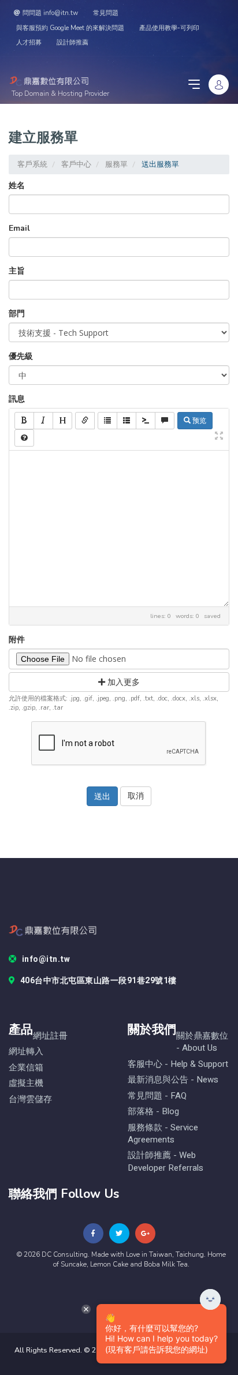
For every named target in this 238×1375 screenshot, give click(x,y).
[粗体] (24, 420)
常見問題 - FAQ (157, 1096)
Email (19, 228)
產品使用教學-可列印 (169, 28)
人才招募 (29, 42)
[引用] (164, 420)
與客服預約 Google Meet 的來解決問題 (70, 28)
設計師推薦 (72, 42)
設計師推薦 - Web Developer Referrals (165, 1161)
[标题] (62, 420)
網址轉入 (26, 1052)
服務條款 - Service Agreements (163, 1134)
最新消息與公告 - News (173, 1080)
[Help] (24, 438)
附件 (17, 639)
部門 (17, 313)
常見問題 (105, 13)
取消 (136, 795)
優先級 (21, 356)
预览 (198, 420)
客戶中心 (76, 164)
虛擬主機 (26, 1083)
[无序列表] (107, 420)
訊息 (17, 399)
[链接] (85, 420)
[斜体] (43, 420)
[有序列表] (126, 420)
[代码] (145, 420)
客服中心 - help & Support (178, 1064)
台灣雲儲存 (30, 1099)
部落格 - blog (153, 1112)
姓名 (17, 185)
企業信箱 (26, 1068)
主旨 (17, 270)
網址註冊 (50, 1036)
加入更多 (122, 681)
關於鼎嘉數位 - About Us (202, 1042)
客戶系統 (32, 164)
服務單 (116, 164)
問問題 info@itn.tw (50, 13)
